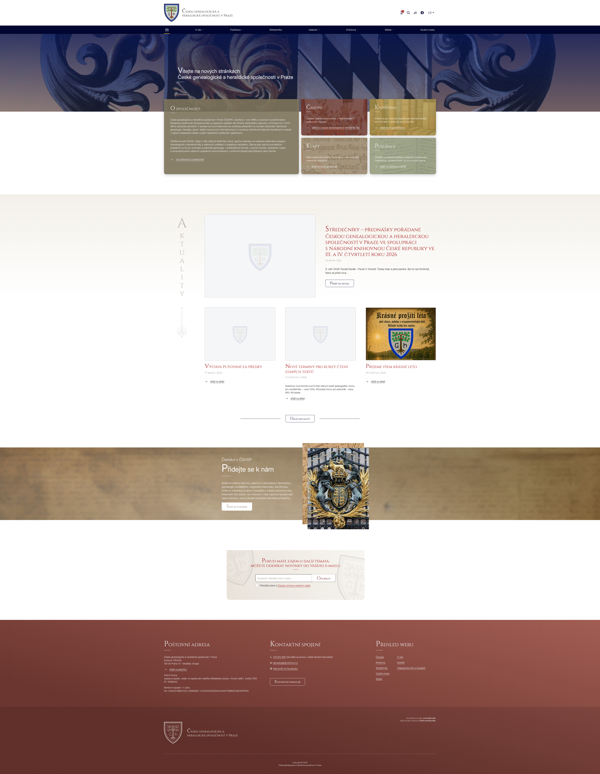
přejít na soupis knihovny (392, 127)
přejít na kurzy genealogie (325, 166)
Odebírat (324, 578)
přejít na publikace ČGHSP (393, 166)
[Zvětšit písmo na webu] (415, 12)
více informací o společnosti (190, 159)
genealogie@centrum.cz (285, 662)
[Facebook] (422, 12)
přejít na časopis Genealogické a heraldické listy (336, 127)
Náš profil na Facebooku (285, 668)
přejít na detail (217, 381)
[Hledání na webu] (408, 12)
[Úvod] (167, 30)
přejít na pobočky (178, 669)
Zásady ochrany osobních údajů (294, 585)
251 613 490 (279, 657)
